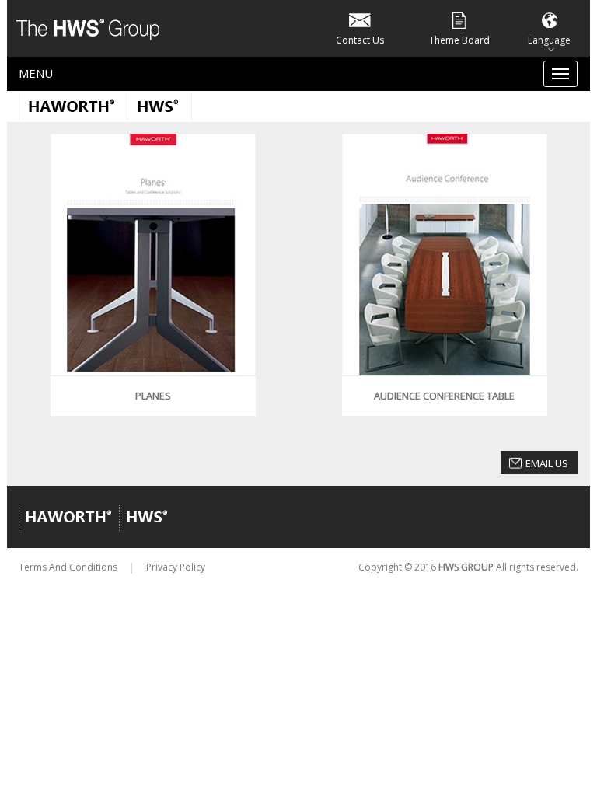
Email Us (546, 463)
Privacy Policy (175, 567)
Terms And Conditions (68, 567)
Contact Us (360, 40)
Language (549, 40)
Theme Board (459, 40)
